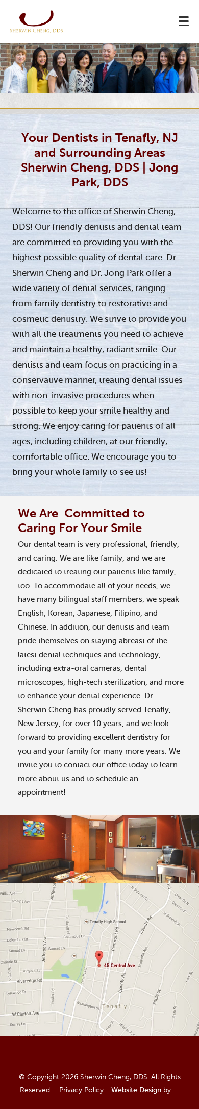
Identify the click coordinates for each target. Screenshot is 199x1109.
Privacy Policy (81, 1090)
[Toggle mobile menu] (183, 21)
